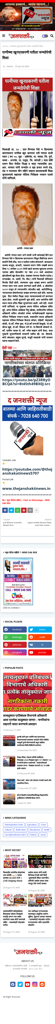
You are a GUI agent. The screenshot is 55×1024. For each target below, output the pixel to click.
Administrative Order (14, 824)
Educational (35, 829)
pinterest (17, 644)
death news (21, 829)
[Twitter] (11, 510)
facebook (17, 629)
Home (5, 46)
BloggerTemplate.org (27, 1016)
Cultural (8, 829)
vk (42, 644)
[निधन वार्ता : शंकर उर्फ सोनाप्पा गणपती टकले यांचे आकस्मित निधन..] (9, 784)
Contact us (37, 1002)
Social (43, 834)
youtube (42, 652)
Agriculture (32, 824)
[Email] (30, 510)
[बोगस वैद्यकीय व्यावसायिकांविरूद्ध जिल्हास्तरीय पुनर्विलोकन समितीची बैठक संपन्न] (9, 799)
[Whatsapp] (17, 510)
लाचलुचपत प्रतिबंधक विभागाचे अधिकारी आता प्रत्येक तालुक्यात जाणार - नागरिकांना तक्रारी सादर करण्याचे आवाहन (26, 719)
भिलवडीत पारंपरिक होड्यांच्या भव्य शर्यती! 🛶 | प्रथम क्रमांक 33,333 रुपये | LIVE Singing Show (14, 876)
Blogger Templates (25, 1011)
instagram (17, 652)
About (25, 1002)
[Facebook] (5, 510)
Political (33, 834)
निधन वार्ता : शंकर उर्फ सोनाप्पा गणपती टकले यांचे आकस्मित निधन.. (34, 781)
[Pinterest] (24, 510)
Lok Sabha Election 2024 (15, 834)
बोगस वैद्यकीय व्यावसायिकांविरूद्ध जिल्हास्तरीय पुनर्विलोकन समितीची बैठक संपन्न (32, 796)
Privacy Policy (27, 1006)
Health (47, 829)
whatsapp (17, 637)
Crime (43, 824)
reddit (42, 637)
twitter (42, 629)
